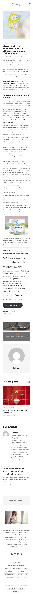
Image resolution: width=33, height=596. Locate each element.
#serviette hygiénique (10, 585)
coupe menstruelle (8, 271)
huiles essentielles (7, 276)
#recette (21, 580)
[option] (16, 401)
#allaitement (16, 562)
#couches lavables (9, 574)
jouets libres (26, 539)
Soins (5, 43)
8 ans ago (9, 56)
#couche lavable (20, 571)
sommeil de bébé (15, 539)
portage (19, 281)
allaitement (6, 251)
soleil (23, 288)
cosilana (5, 263)
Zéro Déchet (13, 43)
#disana (20, 574)
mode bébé (6, 281)
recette (5, 286)
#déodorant (14, 311)
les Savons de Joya (11, 198)
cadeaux (18, 258)
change (24, 258)
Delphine (5, 56)
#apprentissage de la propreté (16, 565)
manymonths (15, 278)
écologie (7, 299)
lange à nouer (6, 279)
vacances (18, 291)
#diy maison (10, 577)
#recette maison (10, 583)
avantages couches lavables (15, 253)
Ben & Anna (24, 200)
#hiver (24, 577)
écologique (15, 300)
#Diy (27, 574)
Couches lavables (9, 537)
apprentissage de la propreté (18, 251)
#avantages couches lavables (13, 568)
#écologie (21, 588)
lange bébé (22, 276)
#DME (17, 577)
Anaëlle (14, 433)
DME (11, 274)
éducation (21, 300)
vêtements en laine (8, 296)
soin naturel (18, 288)
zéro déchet (21, 295)
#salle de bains (7, 313)
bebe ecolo (12, 258)
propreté (17, 283)
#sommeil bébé (23, 585)
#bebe (25, 568)
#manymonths (12, 580)
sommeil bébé (9, 291)
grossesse (22, 274)
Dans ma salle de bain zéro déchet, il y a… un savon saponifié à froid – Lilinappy (14, 471)
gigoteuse (16, 273)
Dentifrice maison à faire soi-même (18, 327)
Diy (28, 271)
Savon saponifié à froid (12, 305)
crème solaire (16, 271)
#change (10, 571)
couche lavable (16, 262)
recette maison (13, 286)
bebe (6, 258)
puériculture (23, 283)
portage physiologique (9, 283)
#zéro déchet (11, 588)
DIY (11, 325)
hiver (27, 274)
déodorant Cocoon (21, 190)
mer (22, 279)
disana (23, 271)
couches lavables (12, 267)
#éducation (16, 591)
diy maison (6, 274)
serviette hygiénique (8, 288)
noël (11, 281)
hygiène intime (15, 276)
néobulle (15, 281)
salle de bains (24, 286)
